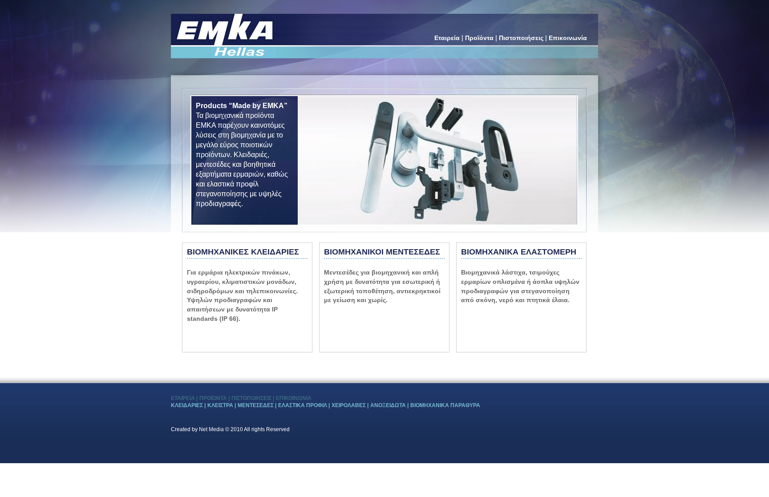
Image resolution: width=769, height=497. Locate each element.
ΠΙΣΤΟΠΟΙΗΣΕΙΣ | (252, 398)
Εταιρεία (447, 37)
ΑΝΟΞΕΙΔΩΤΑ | (389, 405)
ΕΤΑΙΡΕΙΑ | (184, 398)
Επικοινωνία (568, 37)
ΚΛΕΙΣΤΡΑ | (221, 405)
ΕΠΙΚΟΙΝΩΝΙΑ (294, 398)
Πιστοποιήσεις (522, 37)
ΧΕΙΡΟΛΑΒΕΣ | (350, 405)
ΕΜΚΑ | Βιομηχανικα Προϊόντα (222, 27)
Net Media (211, 429)
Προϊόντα (480, 37)
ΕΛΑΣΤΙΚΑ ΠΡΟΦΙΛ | (304, 405)
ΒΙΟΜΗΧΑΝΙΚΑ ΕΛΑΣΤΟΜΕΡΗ (518, 251)
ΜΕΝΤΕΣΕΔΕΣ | (257, 405)
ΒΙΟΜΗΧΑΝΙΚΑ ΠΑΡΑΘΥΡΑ (445, 405)
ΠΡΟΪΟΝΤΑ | (214, 398)
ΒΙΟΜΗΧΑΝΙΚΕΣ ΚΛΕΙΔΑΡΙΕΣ (243, 251)
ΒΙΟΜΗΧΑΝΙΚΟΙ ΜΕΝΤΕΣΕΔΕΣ (382, 251)
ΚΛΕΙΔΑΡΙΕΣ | (188, 405)
